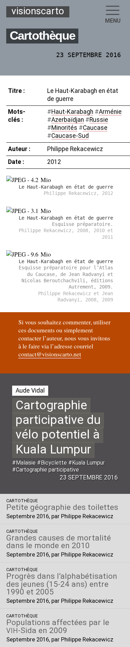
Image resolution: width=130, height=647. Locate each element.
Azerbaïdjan (67, 119)
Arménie (110, 111)
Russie (98, 119)
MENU (113, 20)
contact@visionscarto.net (49, 354)
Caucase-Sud (70, 135)
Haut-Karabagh (72, 111)
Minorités (64, 127)
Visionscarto (37, 11)
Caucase (95, 127)
